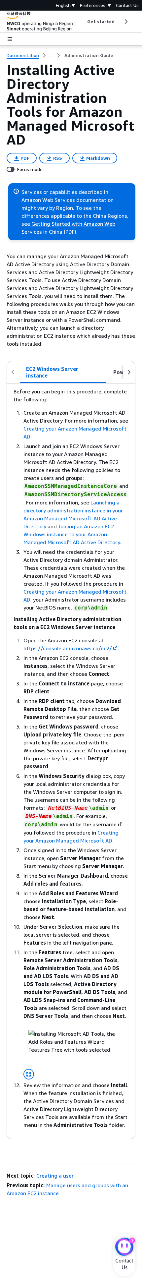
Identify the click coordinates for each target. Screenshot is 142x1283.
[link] (88, 55)
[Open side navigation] (10, 39)
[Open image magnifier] (28, 1074)
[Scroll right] (126, 21)
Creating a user (55, 1175)
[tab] (63, 372)
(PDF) (70, 231)
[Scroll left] (82, 21)
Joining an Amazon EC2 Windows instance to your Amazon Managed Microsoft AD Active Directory (71, 534)
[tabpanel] (71, 761)
